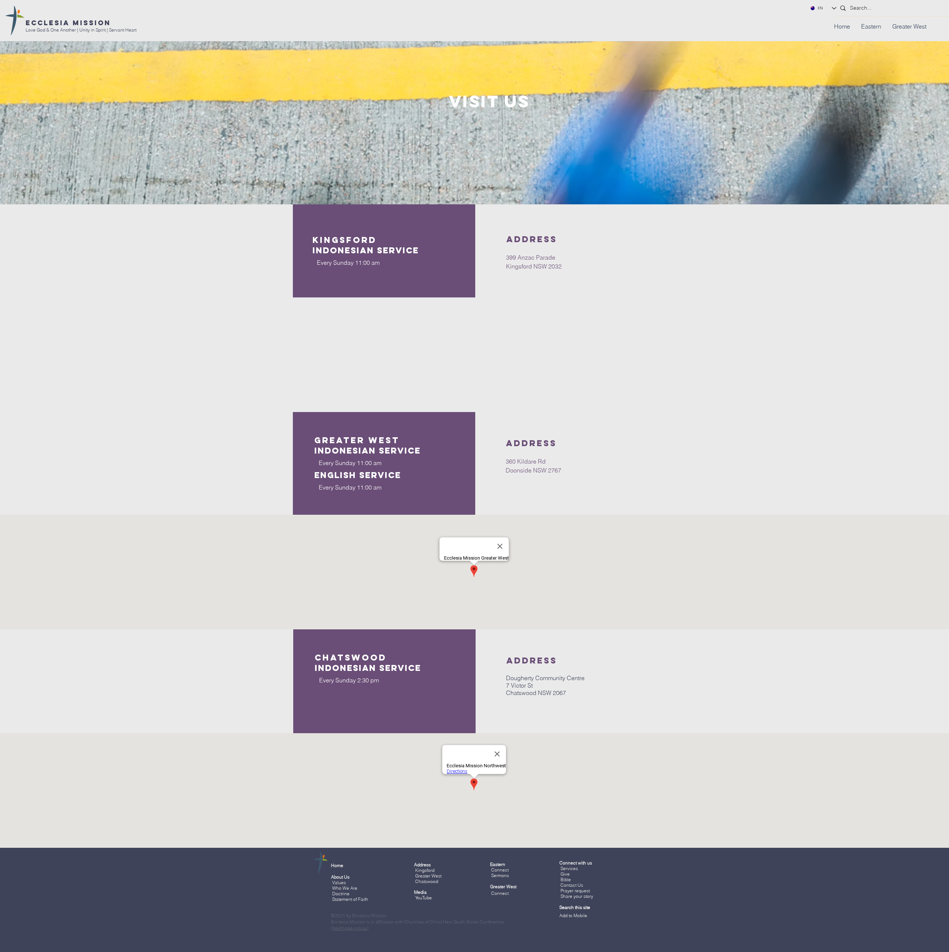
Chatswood (426, 881)
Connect (500, 870)
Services (569, 868)
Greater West (428, 876)
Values (339, 882)
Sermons (500, 875)
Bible (566, 879)
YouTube (423, 897)
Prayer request (574, 890)
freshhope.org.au (350, 928)
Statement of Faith (350, 899)
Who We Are (344, 888)
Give (565, 874)
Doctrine (341, 893)
